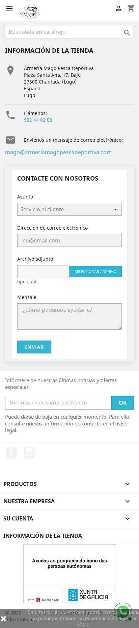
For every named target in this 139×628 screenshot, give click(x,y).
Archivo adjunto (35, 259)
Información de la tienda (42, 535)
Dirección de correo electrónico (52, 228)
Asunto (25, 196)
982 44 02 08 (38, 120)
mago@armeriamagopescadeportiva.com (58, 152)
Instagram (29, 452)
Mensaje (26, 297)
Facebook (11, 452)
